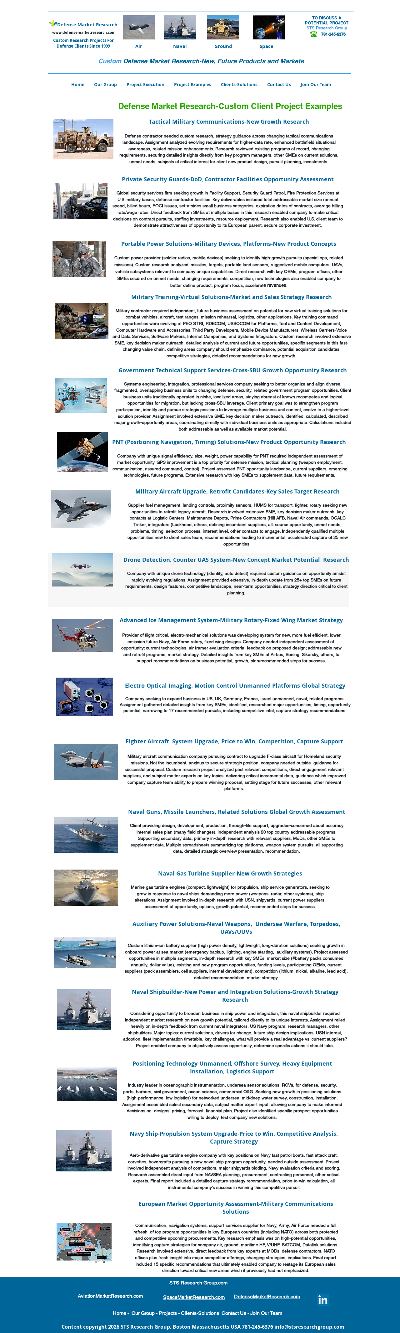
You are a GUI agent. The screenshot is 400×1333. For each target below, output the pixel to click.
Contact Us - (236, 1313)
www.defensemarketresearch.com (84, 32)
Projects (167, 1313)
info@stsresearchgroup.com (309, 1326)
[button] (192, 84)
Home (119, 1313)
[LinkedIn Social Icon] (323, 1300)
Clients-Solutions (200, 1313)
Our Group (143, 1313)
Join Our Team (266, 1313)
